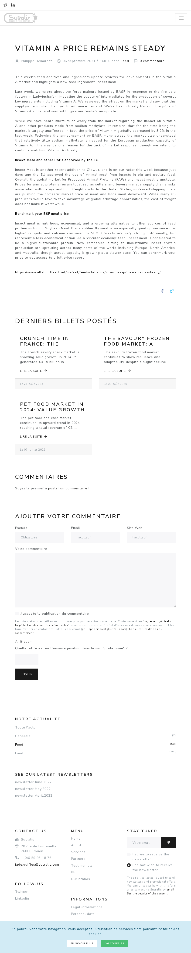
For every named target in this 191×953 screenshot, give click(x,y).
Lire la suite (31, 371)
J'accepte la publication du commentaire (55, 613)
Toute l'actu (25, 727)
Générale (95, 736)
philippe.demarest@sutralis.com (104, 629)
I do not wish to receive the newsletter (153, 867)
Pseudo (21, 528)
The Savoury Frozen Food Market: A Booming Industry (137, 344)
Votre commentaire (31, 549)
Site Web (135, 528)
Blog (75, 872)
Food (95, 753)
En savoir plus (82, 943)
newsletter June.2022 (33, 782)
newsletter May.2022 (33, 789)
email (170, 889)
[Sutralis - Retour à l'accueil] (23, 15)
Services (78, 852)
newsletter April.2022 (33, 795)
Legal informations (87, 907)
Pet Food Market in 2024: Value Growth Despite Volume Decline (52, 412)
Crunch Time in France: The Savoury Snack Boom (44, 346)
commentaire (152, 61)
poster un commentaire (67, 488)
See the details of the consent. (148, 893)
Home (76, 838)
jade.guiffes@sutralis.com (37, 864)
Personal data (83, 914)
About (76, 845)
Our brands (80, 879)
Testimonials (82, 865)
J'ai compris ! (114, 943)
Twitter (21, 892)
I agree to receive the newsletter (151, 856)
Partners (78, 859)
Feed (95, 744)
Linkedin (22, 898)
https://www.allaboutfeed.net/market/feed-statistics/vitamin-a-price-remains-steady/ (88, 272)
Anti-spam (24, 641)
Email (75, 528)
